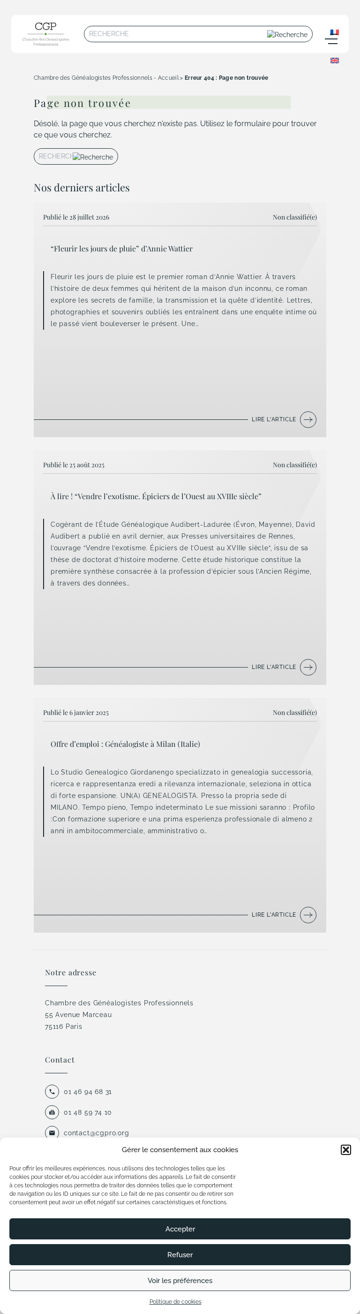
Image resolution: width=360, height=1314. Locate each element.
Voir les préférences (180, 1280)
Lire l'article (274, 419)
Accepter (180, 1229)
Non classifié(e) (295, 217)
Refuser (180, 1255)
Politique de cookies (176, 1302)
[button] (346, 1149)
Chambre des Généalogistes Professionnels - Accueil (106, 78)
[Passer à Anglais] (334, 60)
